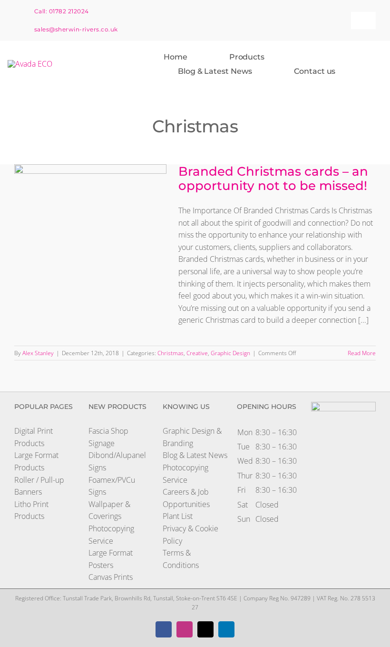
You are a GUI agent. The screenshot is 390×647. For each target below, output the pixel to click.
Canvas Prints (110, 577)
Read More (362, 353)
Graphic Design (230, 353)
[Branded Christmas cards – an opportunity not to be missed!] (90, 212)
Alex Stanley (38, 353)
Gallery (99, 182)
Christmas (170, 353)
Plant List (178, 516)
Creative (197, 353)
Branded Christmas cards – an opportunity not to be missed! (81, 182)
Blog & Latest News (195, 455)
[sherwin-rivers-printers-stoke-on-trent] (30, 64)
